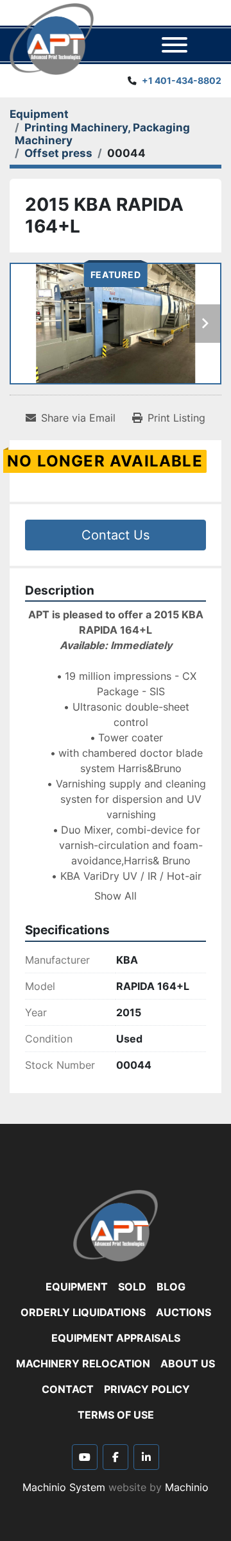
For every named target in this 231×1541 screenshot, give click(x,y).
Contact (68, 1389)
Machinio (187, 1487)
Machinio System (63, 1487)
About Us (187, 1363)
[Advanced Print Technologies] (115, 1224)
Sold (132, 1286)
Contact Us (115, 535)
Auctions (183, 1312)
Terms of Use (116, 1414)
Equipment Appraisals (115, 1337)
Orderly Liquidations (83, 1312)
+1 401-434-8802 (181, 81)
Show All (115, 895)
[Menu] (174, 45)
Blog (171, 1286)
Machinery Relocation (83, 1363)
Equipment (77, 1286)
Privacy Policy (147, 1389)
